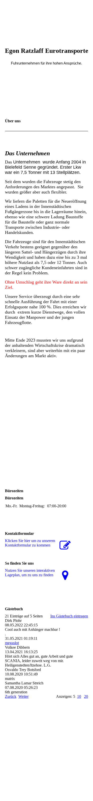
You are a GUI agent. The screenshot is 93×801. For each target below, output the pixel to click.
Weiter (23, 696)
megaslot (12, 643)
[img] (46, 18)
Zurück (10, 696)
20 (86, 696)
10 (79, 696)
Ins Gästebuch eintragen (69, 616)
